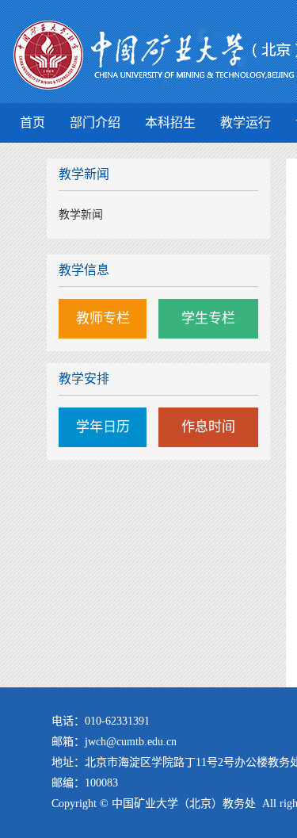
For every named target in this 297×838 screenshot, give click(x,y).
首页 (32, 122)
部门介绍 (95, 122)
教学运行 (245, 122)
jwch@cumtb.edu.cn (131, 742)
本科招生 (170, 122)
